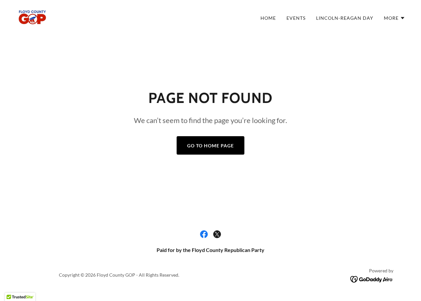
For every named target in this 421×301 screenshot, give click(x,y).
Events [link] (296, 18)
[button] (394, 18)
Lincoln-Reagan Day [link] (344, 18)
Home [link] (268, 18)
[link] (32, 16)
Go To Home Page (210, 145)
